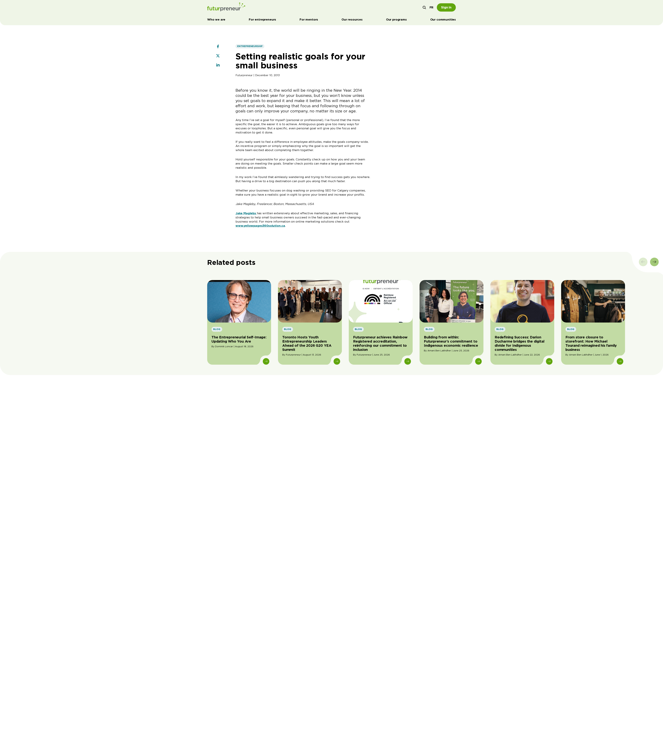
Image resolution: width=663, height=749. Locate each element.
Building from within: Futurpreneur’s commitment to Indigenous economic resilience (451, 341)
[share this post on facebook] (218, 47)
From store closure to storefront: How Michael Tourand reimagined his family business (591, 343)
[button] (424, 7)
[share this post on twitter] (218, 56)
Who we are (216, 19)
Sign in (446, 7)
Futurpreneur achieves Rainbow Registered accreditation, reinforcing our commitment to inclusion (380, 343)
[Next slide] (654, 262)
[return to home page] (226, 7)
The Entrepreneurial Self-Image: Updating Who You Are (239, 339)
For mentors (309, 19)
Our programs (396, 19)
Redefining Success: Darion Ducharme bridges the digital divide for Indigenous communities (519, 343)
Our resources (352, 19)
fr (432, 7)
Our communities (443, 19)
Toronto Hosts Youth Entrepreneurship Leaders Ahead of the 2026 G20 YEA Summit (307, 343)
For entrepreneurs (262, 19)
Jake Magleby (246, 213)
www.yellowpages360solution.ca (260, 225)
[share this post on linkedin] (218, 65)
